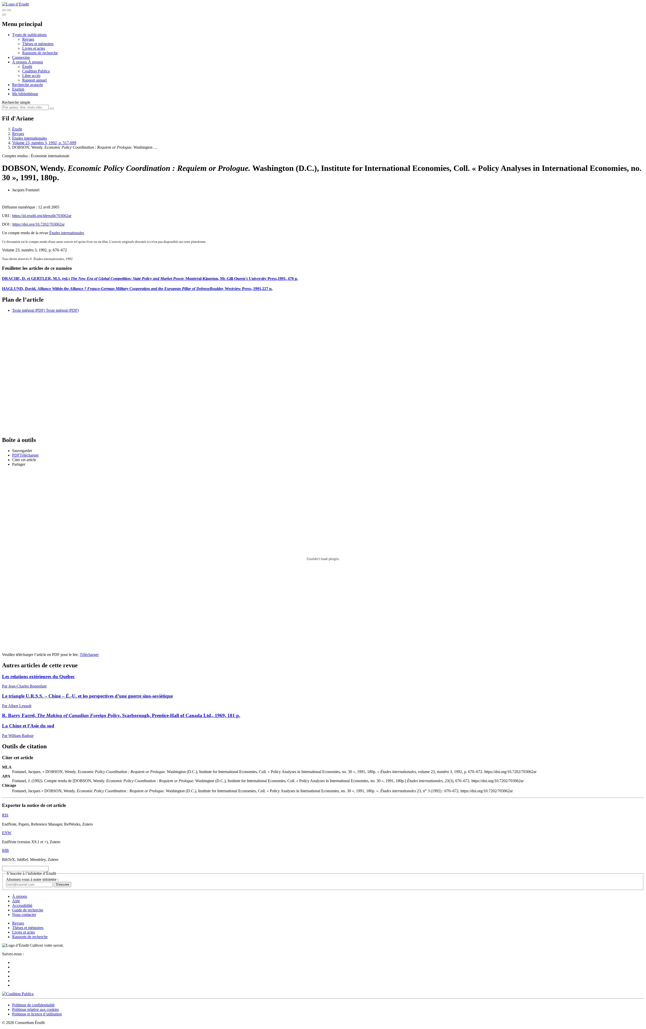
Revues (28, 39)
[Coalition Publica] (18, 994)
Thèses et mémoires (37, 44)
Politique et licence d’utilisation (37, 1014)
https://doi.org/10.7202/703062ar (38, 224)
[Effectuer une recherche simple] (4, 10)
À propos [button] (20, 62)
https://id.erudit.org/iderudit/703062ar (41, 216)
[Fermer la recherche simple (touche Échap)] (9, 10)
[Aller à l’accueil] (15, 4)
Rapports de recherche (40, 53)
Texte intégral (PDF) (28, 310)
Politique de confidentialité (33, 1005)
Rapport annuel (34, 80)
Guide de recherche (27, 910)
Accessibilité (22, 905)
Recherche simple (16, 102)
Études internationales (29, 138)
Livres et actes (33, 48)
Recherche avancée (27, 85)
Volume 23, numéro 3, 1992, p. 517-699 (44, 143)
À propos (35, 62)
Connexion (21, 57)
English (18, 89)
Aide (16, 901)
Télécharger (89, 654)
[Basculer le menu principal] (4, 14)
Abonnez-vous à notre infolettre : (32, 879)
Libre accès (31, 75)
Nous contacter (24, 914)
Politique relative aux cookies (35, 1009)
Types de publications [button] (29, 35)
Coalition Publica (36, 71)
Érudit (27, 66)
